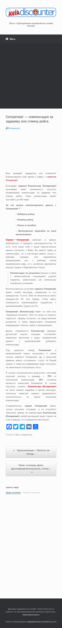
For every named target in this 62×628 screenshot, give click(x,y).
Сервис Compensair (17, 239)
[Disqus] (31, 541)
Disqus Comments (13, 492)
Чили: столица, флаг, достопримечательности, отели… (31, 468)
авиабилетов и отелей (38, 621)
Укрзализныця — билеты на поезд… (31, 451)
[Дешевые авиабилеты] (31, 12)
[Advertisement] (31, 76)
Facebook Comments (31, 492)
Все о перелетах (24, 434)
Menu (12, 38)
